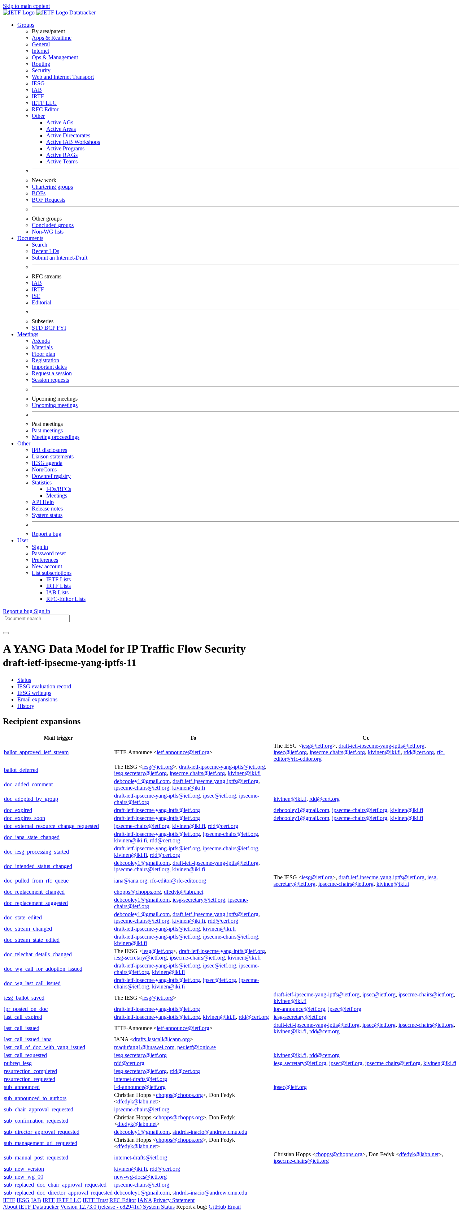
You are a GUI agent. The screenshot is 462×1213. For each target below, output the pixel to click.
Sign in (40, 547)
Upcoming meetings (55, 405)
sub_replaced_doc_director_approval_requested (58, 1192)
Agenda (41, 341)
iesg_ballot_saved (24, 998)
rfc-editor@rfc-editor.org (178, 880)
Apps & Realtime (51, 38)
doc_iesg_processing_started (36, 852)
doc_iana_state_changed (32, 837)
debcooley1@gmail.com (142, 781)
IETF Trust (95, 1200)
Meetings (56, 495)
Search (39, 245)
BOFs (38, 193)
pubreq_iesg (18, 1063)
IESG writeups (34, 693)
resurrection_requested (29, 1079)
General (41, 44)
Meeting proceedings (55, 437)
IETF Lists (58, 579)
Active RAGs (62, 155)
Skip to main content (26, 6)
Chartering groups (52, 187)
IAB (37, 90)
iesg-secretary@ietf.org (140, 773)
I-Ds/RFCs (58, 489)
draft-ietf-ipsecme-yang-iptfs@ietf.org (381, 746)
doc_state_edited (23, 917)
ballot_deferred (21, 770)
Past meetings (47, 430)
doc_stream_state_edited (32, 940)
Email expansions (37, 699)
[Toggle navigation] (6, 633)
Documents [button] (30, 238)
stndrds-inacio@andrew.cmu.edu (210, 1132)
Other (38, 116)
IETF (9, 1200)
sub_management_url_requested (40, 1143)
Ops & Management (55, 57)
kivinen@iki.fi (384, 752)
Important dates (49, 367)
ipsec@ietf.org (290, 752)
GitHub (217, 1207)
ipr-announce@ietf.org (299, 1009)
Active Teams (62, 161)
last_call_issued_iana (28, 1039)
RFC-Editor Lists (66, 599)
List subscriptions (51, 573)
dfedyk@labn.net (183, 892)
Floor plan (43, 354)
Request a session (52, 373)
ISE (36, 296)
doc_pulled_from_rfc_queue (36, 880)
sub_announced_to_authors (35, 1098)
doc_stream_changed (28, 929)
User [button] (22, 540)
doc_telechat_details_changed (38, 954)
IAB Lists (57, 592)
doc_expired (18, 810)
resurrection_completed (30, 1071)
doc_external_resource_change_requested (51, 826)
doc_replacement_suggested (36, 903)
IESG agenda (47, 463)
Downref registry (51, 476)
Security (41, 70)
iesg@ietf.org (317, 746)
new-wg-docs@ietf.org (140, 1177)
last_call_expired (23, 1017)
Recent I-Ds (45, 251)
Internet (40, 51)
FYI (61, 328)
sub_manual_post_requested (36, 1157)
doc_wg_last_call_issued (32, 983)
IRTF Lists (58, 586)
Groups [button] (25, 25)
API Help (43, 502)
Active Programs (65, 148)
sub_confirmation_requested (36, 1121)
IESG (38, 83)
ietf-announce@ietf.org (183, 752)
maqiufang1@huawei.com (144, 1047)
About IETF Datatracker (31, 1207)
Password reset (49, 553)
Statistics (42, 482)
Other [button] (23, 443)
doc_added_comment (28, 784)
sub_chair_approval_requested (38, 1109)
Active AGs (59, 122)
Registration (45, 360)
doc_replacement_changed (34, 892)
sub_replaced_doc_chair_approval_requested (55, 1185)
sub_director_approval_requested (41, 1132)
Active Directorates (68, 135)
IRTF (38, 96)
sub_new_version (24, 1169)
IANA (145, 1200)
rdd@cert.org (419, 752)
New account (47, 566)
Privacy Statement (174, 1200)
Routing (41, 64)
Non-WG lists (48, 231)
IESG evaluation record (44, 686)
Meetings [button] (27, 334)
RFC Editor (45, 109)
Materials (42, 347)
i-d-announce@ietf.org (140, 1087)
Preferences (45, 560)
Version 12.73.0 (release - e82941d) (101, 1207)
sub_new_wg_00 (23, 1177)
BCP (50, 328)
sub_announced (22, 1087)
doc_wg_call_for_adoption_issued (43, 969)
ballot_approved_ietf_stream (36, 752)
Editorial (41, 302)
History (25, 706)
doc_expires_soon (24, 818)
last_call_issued (21, 1028)
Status (24, 680)
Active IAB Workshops (73, 142)
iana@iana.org (130, 880)
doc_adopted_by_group (31, 799)
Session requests (50, 380)
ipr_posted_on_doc (26, 1009)
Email (234, 1207)
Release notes (47, 508)
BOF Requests (48, 200)
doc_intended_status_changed (38, 866)
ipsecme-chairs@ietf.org (337, 752)
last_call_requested (25, 1055)
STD (38, 328)
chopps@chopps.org (137, 892)
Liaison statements (53, 456)
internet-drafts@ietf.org (140, 1079)
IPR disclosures (49, 450)
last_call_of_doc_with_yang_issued (44, 1047)
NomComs (44, 469)
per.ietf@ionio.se (196, 1047)
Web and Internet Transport (63, 77)
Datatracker (82, 12)
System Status (159, 1207)
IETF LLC (44, 103)
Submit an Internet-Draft (59, 258)
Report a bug (46, 534)
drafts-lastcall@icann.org (161, 1039)
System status (47, 515)
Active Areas (61, 129)
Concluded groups (53, 225)
